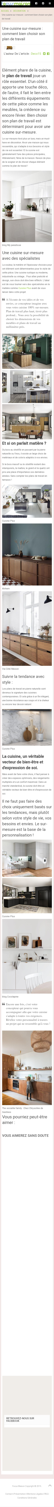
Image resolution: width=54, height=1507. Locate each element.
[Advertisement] (27, 1257)
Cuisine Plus (24, 288)
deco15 (36, 53)
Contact (9, 1494)
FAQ (46, 1494)
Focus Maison (18, 1486)
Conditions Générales (27, 1498)
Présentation (20, 1494)
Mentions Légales (35, 1494)
